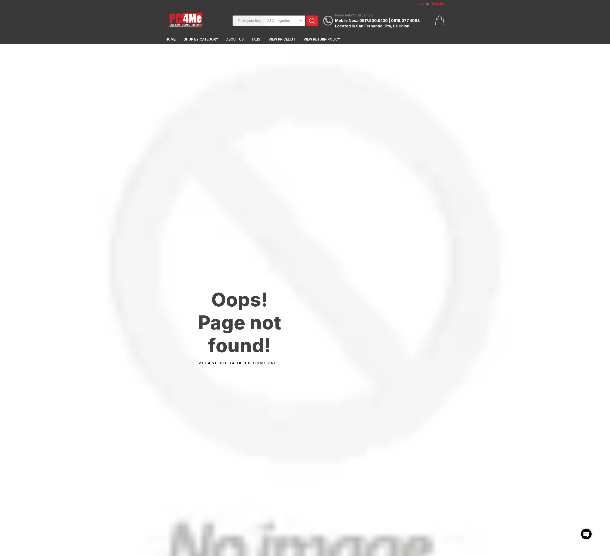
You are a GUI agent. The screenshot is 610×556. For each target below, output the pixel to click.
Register (437, 3)
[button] (586, 534)
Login (420, 3)
